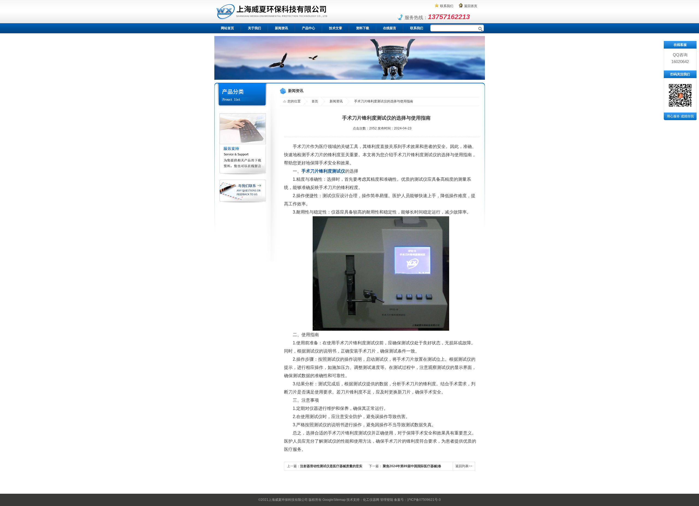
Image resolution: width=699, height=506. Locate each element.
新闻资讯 (281, 28)
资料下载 (362, 28)
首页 (315, 101)
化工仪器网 (371, 500)
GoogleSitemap (334, 500)
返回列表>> (463, 466)
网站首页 (227, 28)
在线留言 (389, 28)
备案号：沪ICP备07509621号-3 (417, 500)
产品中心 (308, 28)
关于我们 (254, 28)
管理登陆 (386, 500)
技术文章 (335, 28)
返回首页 (470, 6)
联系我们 (446, 6)
